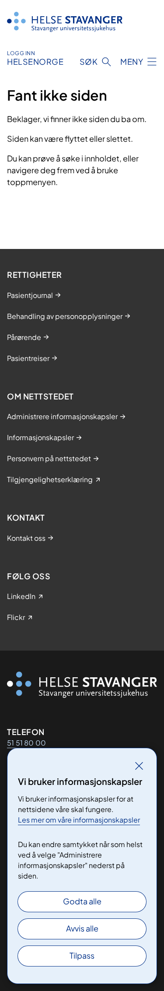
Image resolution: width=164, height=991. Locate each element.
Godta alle (82, 901)
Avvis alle (82, 928)
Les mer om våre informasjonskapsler (79, 819)
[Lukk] (139, 766)
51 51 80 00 (26, 742)
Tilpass (82, 955)
